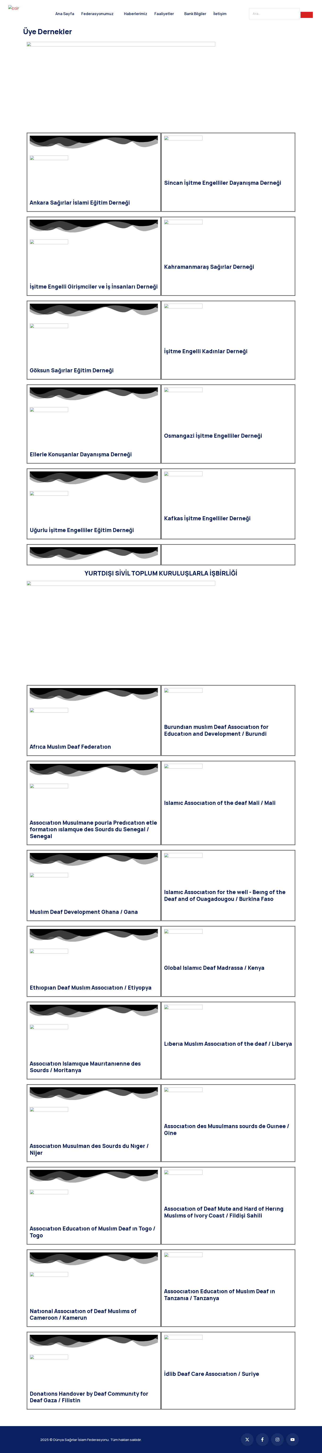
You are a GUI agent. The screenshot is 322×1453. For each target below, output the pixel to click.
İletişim (220, 13)
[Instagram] (277, 1439)
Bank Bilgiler (195, 13)
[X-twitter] (247, 1439)
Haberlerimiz (135, 13)
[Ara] (307, 15)
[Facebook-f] (262, 1439)
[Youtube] (292, 1439)
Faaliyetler (164, 13)
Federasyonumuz (97, 13)
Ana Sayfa (64, 13)
